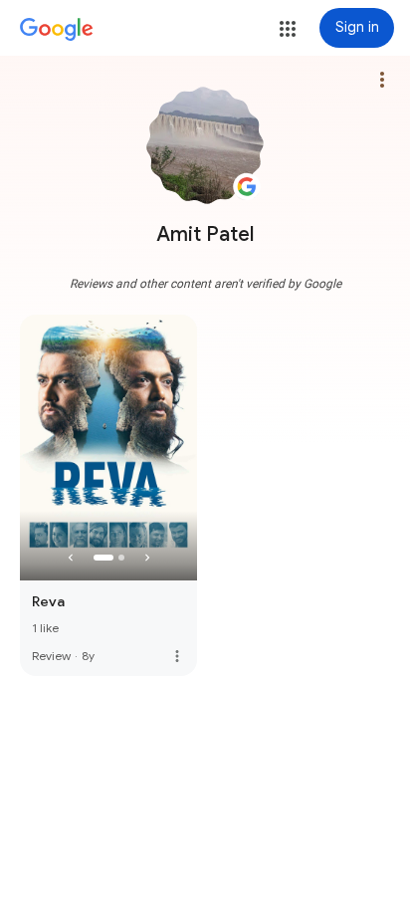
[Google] (57, 30)
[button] (288, 29)
